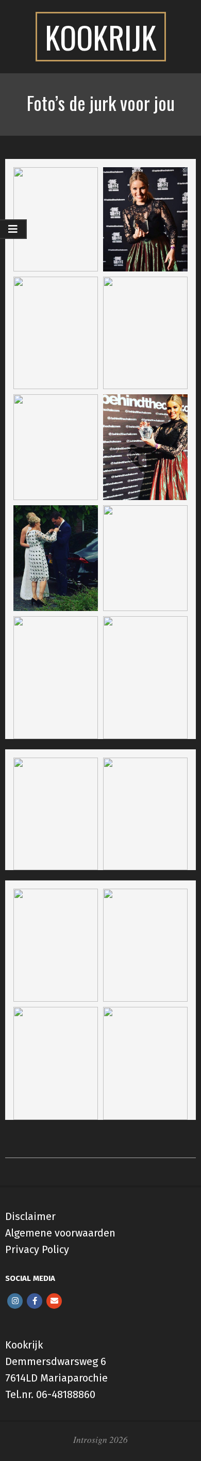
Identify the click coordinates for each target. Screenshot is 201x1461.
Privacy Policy (37, 1249)
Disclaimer (30, 1216)
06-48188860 (65, 1394)
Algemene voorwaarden (60, 1233)
